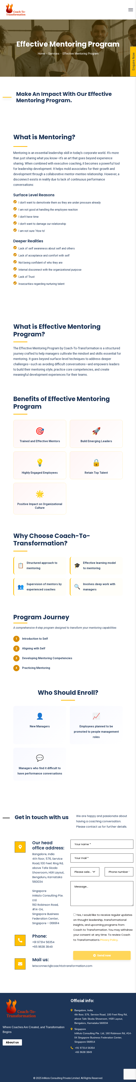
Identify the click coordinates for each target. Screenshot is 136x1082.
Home (41, 53)
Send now (104, 955)
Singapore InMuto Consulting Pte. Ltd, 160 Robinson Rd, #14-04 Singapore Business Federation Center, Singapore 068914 (103, 1035)
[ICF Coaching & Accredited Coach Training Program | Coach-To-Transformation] (16, 10)
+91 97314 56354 (43, 942)
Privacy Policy (109, 940)
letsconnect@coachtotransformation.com (62, 966)
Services (53, 53)
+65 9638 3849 (42, 947)
